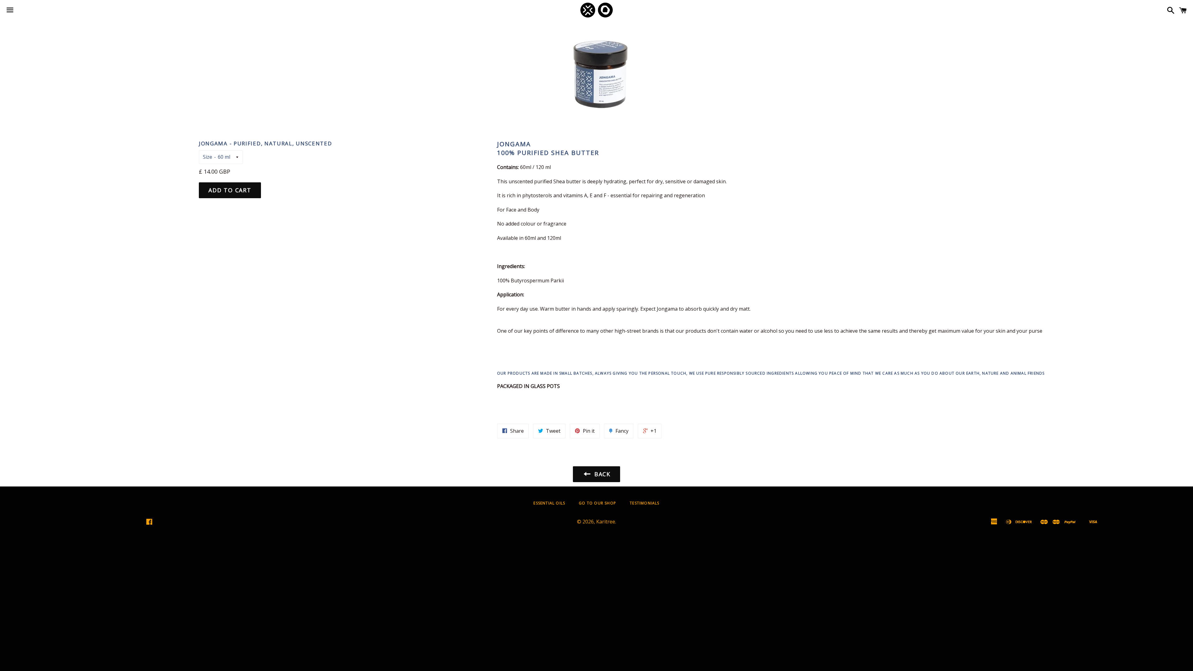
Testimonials (644, 503)
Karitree (605, 521)
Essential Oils (549, 503)
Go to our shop (597, 503)
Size (207, 156)
